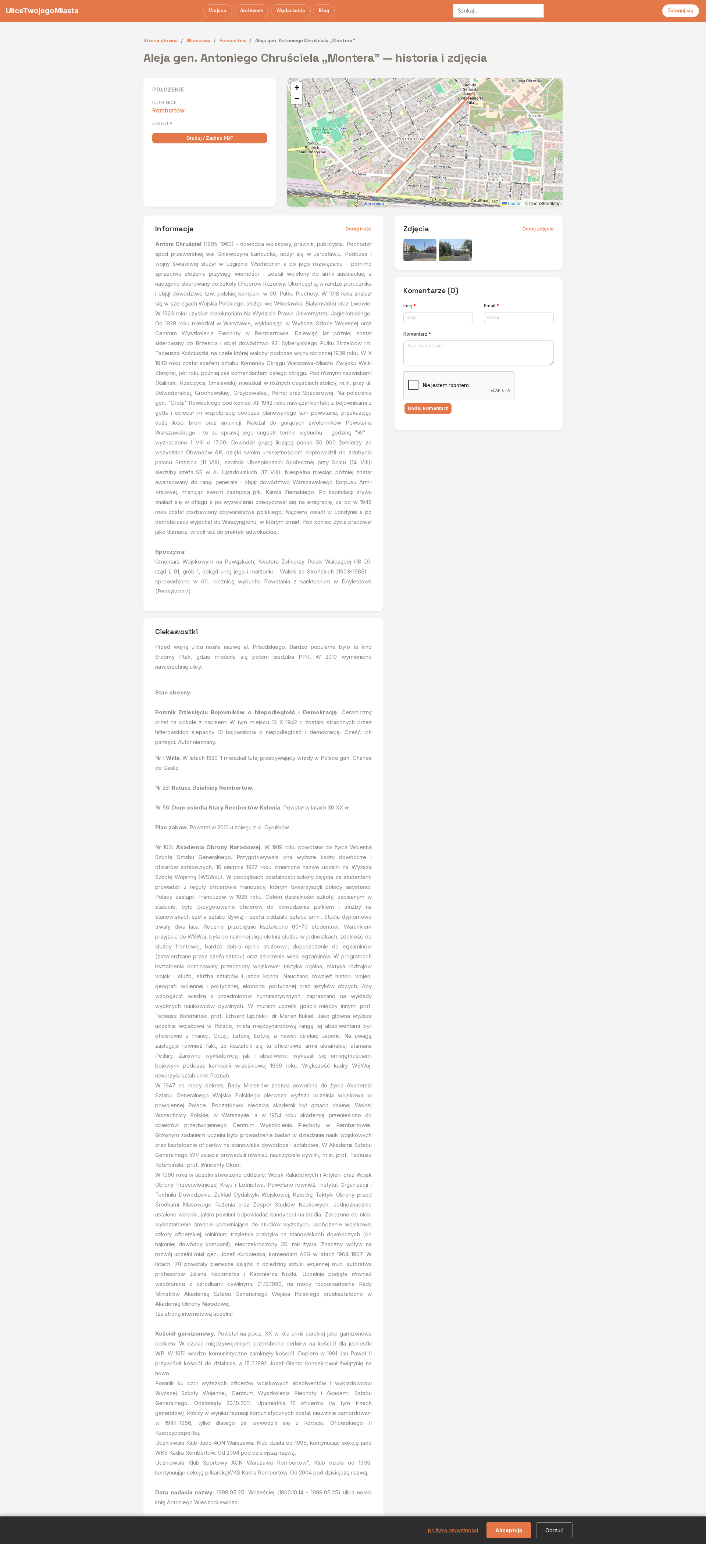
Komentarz (417, 334)
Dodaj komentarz (428, 408)
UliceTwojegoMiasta (42, 10)
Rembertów (168, 110)
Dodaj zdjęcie (538, 229)
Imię (409, 305)
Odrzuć (554, 1530)
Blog (323, 10)
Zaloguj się (680, 10)
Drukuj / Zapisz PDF (209, 138)
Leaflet (514, 203)
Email (491, 305)
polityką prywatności (453, 1530)
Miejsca (217, 10)
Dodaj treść (359, 229)
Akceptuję (508, 1530)
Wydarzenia (291, 10)
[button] (296, 87)
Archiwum (251, 10)
